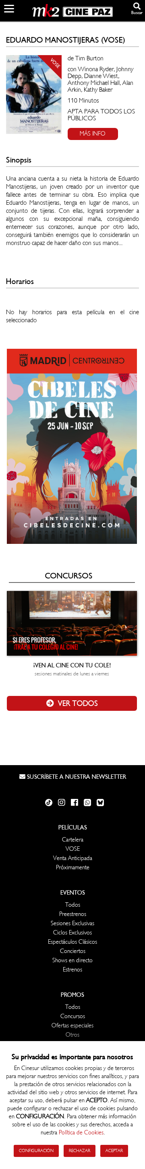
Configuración (36, 1150)
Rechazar (79, 1150)
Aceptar (114, 1150)
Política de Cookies (81, 1132)
